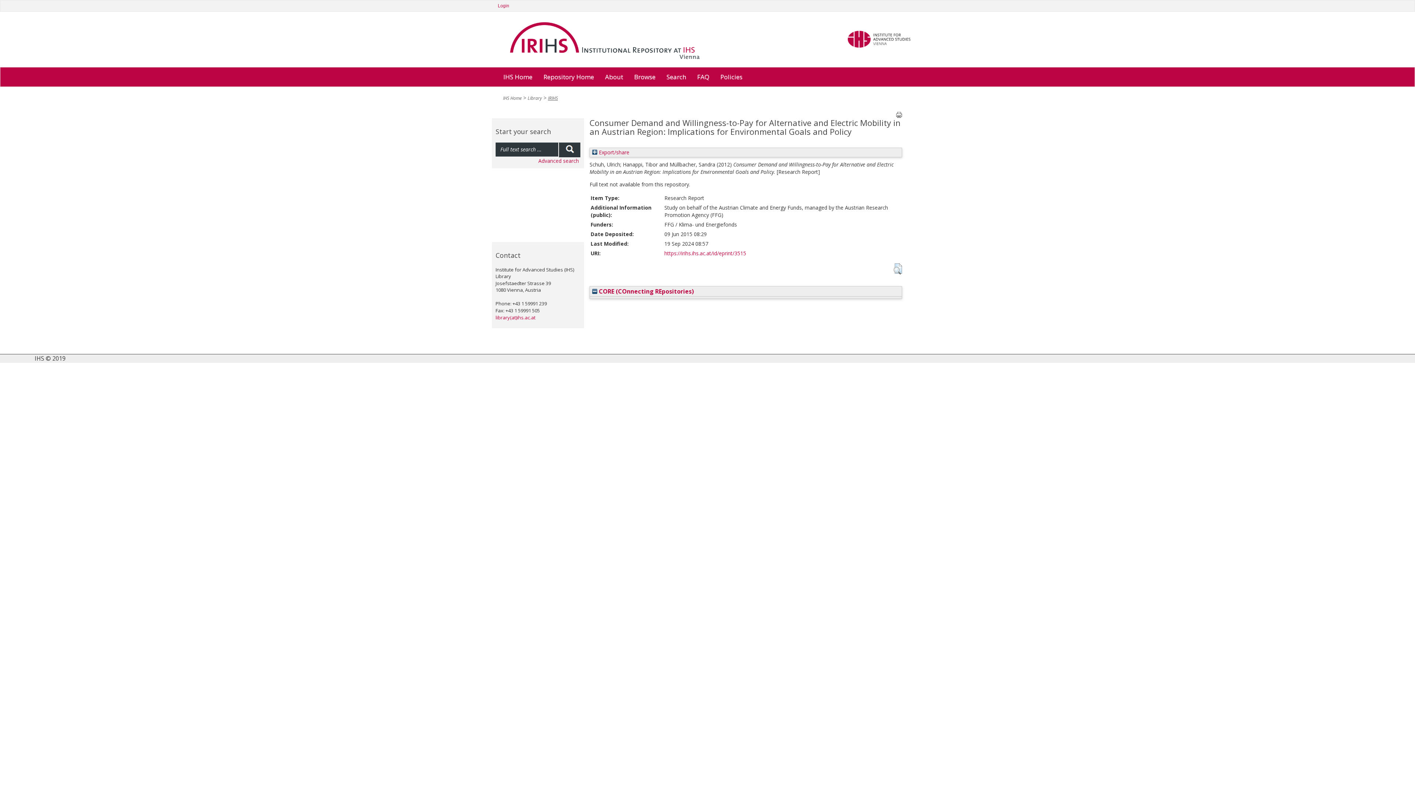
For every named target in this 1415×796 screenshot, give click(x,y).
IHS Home (517, 77)
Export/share (613, 152)
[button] (898, 268)
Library (535, 98)
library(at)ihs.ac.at (515, 317)
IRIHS (553, 98)
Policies (731, 77)
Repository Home (569, 77)
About (614, 77)
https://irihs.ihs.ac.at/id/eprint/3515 (705, 253)
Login (503, 5)
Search (676, 77)
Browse (645, 77)
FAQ (703, 77)
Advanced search (558, 160)
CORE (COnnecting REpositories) (645, 291)
